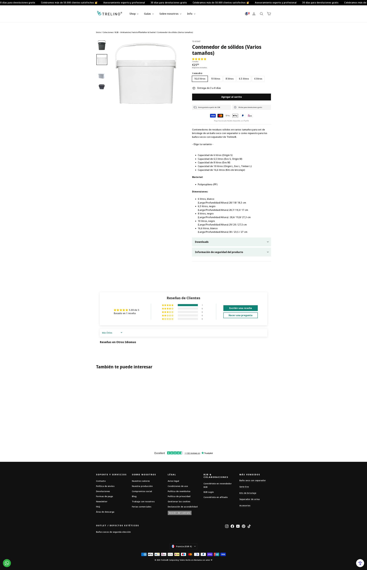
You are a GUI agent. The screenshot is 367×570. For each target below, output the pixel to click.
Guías (147, 13)
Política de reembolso (179, 491)
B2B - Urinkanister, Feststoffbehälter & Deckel (135, 32)
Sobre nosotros (169, 13)
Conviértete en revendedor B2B (218, 485)
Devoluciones (103, 491)
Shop (132, 13)
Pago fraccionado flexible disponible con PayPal (231, 121)
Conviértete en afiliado (216, 497)
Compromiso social (142, 491)
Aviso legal (173, 480)
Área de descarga (105, 511)
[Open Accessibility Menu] (360, 563)
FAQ (98, 506)
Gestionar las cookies (179, 501)
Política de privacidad (179, 496)
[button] (199, 59)
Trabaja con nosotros (143, 501)
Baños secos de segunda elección (113, 531)
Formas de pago (104, 496)
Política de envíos (105, 486)
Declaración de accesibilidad (183, 506)
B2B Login (209, 491)
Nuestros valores (141, 480)
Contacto (101, 480)
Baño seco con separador (252, 480)
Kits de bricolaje (247, 493)
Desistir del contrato (179, 512)
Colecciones (108, 32)
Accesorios (244, 505)
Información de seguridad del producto (219, 252)
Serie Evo (244, 486)
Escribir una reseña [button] (240, 308)
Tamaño (197, 73)
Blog (134, 496)
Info (190, 13)
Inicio (98, 32)
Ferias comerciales (141, 506)
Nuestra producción (142, 486)
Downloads (202, 242)
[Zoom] (145, 74)
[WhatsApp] (7, 563)
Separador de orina (249, 499)
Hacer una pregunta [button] (240, 315)
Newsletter (101, 501)
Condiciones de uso (178, 486)
